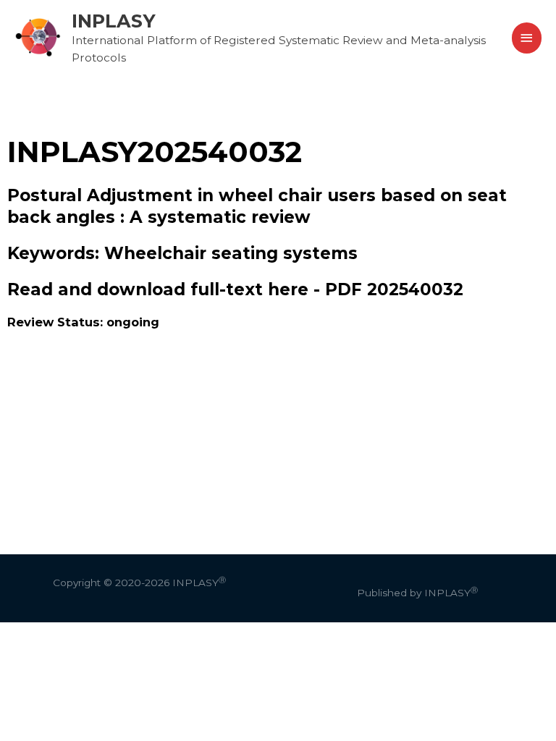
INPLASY (114, 20)
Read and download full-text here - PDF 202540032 (235, 289)
